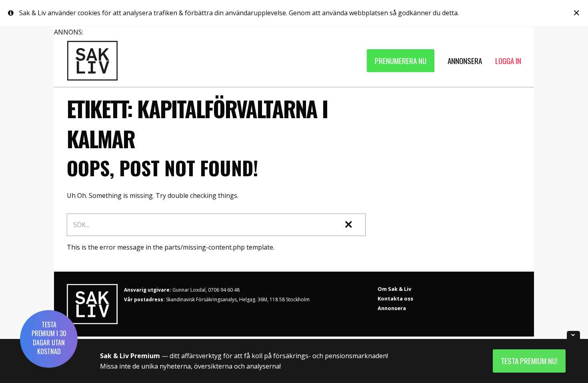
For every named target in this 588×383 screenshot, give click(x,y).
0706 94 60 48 (224, 289)
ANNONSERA (465, 61)
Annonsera (392, 308)
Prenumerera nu (400, 61)
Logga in (508, 61)
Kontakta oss (395, 298)
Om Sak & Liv (394, 288)
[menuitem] (400, 60)
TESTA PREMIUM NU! (529, 361)
